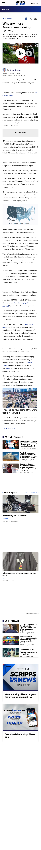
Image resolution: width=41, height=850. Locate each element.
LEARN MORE (9, 428)
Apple (8, 368)
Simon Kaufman (15, 70)
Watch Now (35, 3)
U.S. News (7, 18)
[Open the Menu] (3, 3)
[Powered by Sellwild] (35, 613)
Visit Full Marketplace (31, 492)
